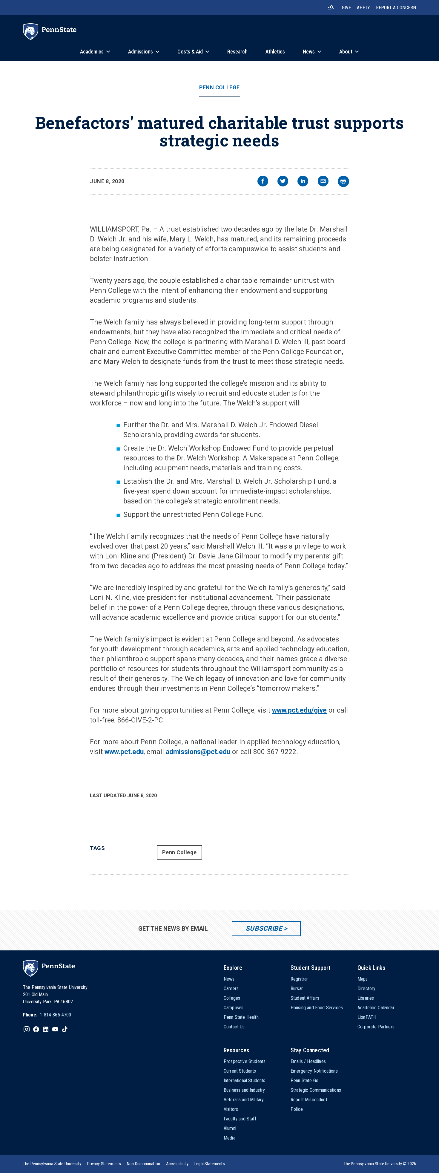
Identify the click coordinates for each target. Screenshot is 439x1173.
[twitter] (282, 182)
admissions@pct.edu (198, 752)
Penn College (219, 88)
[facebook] (262, 182)
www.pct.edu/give (299, 710)
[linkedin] (302, 182)
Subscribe (263, 928)
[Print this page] (343, 181)
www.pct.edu (124, 752)
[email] (323, 182)
